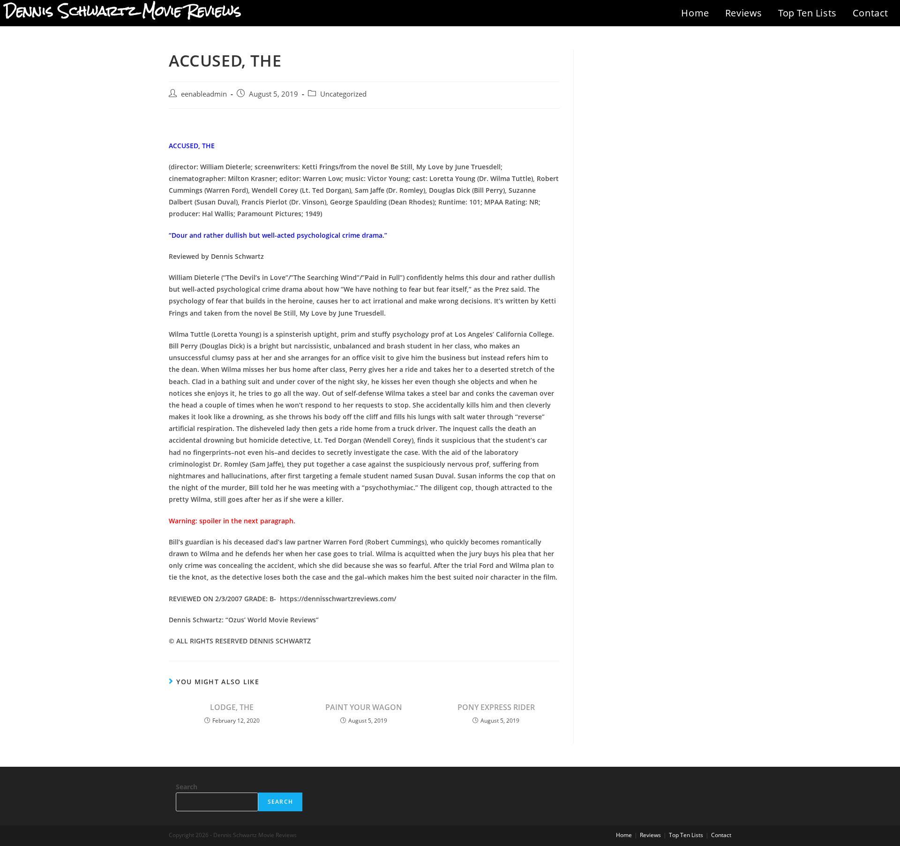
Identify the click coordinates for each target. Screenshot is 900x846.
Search (186, 786)
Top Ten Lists (807, 13)
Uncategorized (343, 94)
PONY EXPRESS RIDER (496, 707)
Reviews (743, 13)
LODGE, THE (232, 707)
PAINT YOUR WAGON (363, 707)
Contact (870, 13)
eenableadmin (204, 94)
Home (695, 13)
